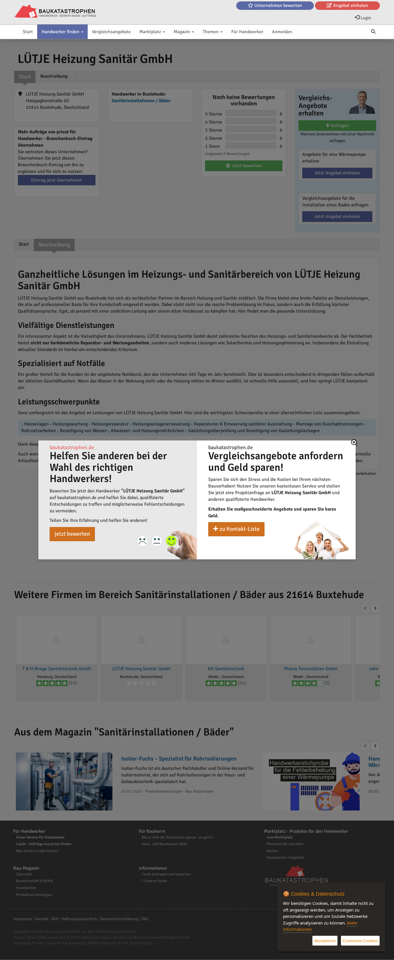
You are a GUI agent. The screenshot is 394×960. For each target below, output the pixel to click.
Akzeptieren (325, 940)
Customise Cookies (360, 940)
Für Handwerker (247, 32)
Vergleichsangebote (111, 32)
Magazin (182, 32)
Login (365, 18)
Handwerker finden (61, 32)
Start (28, 32)
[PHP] (55, 11)
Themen (211, 32)
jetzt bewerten (72, 533)
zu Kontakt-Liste (239, 529)
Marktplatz (150, 32)
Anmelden (282, 32)
